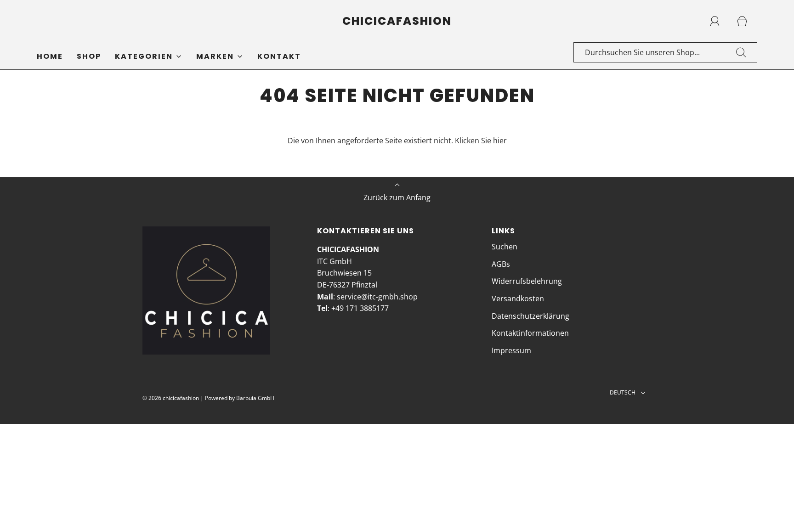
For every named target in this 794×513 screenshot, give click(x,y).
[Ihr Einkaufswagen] (747, 21)
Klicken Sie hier (481, 140)
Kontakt (279, 56)
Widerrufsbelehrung (527, 281)
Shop (89, 56)
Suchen (504, 247)
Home (50, 56)
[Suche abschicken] (741, 52)
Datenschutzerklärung (530, 316)
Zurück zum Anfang (397, 197)
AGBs (501, 264)
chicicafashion (397, 21)
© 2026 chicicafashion (170, 398)
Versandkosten (518, 298)
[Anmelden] (720, 21)
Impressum (511, 350)
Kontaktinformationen (530, 333)
